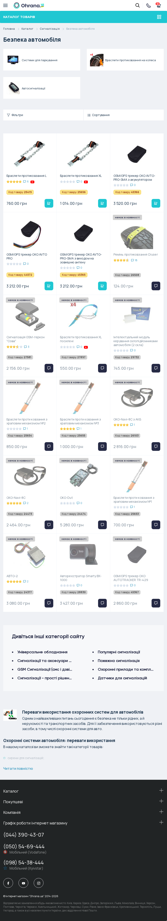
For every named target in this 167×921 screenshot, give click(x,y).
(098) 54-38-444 (23, 862)
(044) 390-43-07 (23, 834)
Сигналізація (50, 29)
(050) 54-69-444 (24, 846)
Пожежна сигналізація (119, 660)
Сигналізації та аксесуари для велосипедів (58, 660)
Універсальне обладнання (42, 652)
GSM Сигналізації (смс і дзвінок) (47, 669)
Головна (9, 29)
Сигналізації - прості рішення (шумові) (53, 678)
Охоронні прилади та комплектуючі (131, 669)
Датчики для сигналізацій (122, 678)
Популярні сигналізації (119, 652)
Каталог (27, 29)
